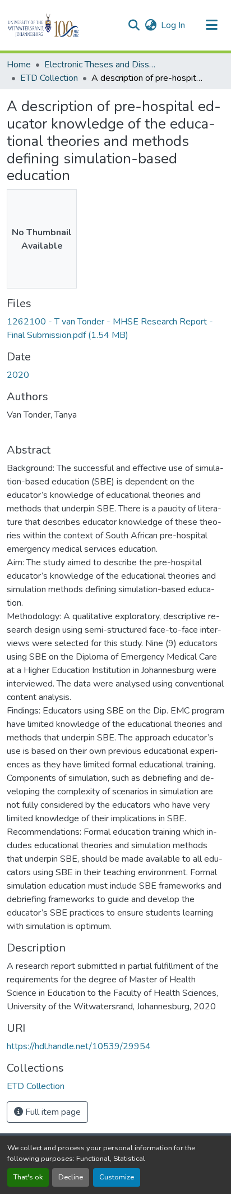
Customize (116, 1177)
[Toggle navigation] (212, 25)
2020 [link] (18, 375)
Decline (70, 1177)
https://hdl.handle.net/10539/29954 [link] (79, 1046)
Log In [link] (173, 25)
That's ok (28, 1177)
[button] (62, 25)
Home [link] (19, 64)
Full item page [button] (52, 1112)
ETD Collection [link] (49, 78)
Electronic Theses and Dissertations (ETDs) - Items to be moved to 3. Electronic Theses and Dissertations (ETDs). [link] (100, 64)
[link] (115, 328)
